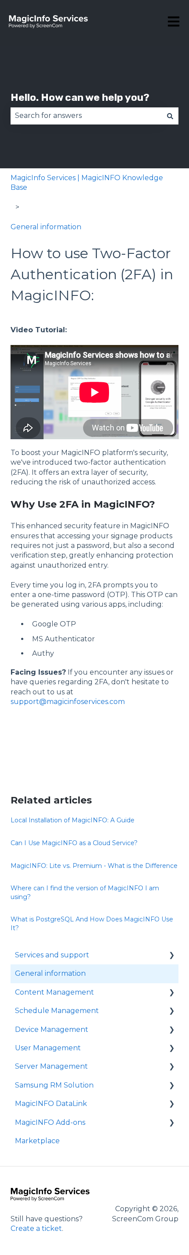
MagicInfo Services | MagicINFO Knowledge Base (87, 183)
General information (46, 227)
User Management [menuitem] (48, 1048)
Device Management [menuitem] (51, 1029)
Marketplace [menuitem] (37, 1141)
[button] (171, 956)
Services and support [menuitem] (52, 955)
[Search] (170, 115)
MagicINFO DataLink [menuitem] (51, 1103)
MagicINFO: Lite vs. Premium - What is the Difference (94, 866)
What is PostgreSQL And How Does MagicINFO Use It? (92, 923)
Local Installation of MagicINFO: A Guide (72, 820)
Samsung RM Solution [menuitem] (54, 1085)
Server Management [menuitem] (51, 1066)
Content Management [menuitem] (54, 992)
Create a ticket (36, 1228)
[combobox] (86, 115)
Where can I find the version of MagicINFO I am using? (85, 892)
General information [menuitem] (50, 973)
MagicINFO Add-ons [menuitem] (50, 1122)
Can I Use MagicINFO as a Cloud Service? (74, 843)
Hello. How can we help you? (80, 97)
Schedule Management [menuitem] (57, 1010)
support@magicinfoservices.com (68, 701)
